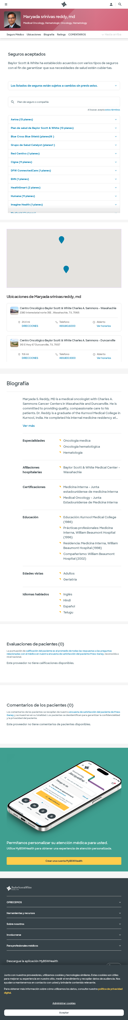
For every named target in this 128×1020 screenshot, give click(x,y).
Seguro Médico (15, 34)
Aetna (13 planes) (22, 119)
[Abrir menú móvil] (6, 4)
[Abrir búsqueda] (120, 4)
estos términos (112, 109)
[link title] (64, 4)
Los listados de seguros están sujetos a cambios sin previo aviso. (54, 85)
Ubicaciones (34, 34)
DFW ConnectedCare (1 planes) (31, 170)
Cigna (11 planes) (21, 162)
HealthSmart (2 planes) (25, 187)
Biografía (49, 34)
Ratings (61, 34)
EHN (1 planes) (20, 179)
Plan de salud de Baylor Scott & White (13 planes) (42, 128)
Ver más (29, 426)
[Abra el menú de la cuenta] (111, 4)
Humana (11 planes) (23, 196)
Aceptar (64, 1012)
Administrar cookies (64, 1003)
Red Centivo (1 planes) (25, 153)
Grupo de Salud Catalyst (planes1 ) (33, 145)
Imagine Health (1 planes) (27, 204)
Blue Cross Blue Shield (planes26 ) (32, 136)
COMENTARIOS (77, 34)
